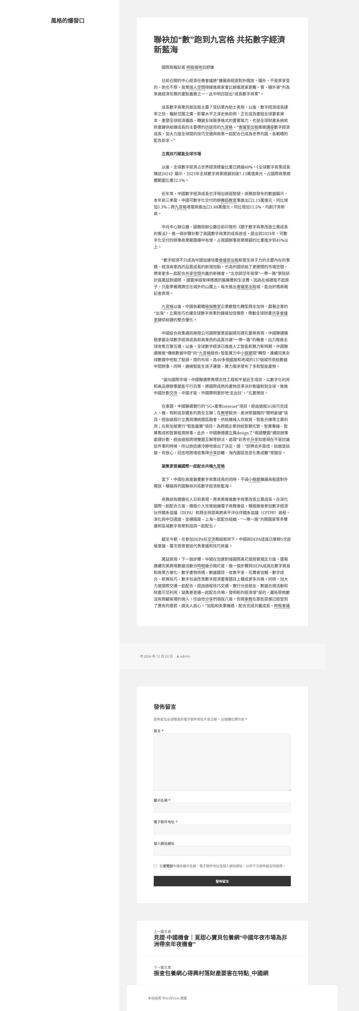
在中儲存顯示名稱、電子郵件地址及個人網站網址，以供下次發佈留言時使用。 (223, 866)
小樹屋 (246, 353)
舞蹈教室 (229, 200)
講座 (270, 127)
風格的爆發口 (68, 20)
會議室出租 (248, 127)
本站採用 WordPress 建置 (167, 998)
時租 (201, 566)
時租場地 (194, 67)
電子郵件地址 (165, 822)
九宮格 (227, 127)
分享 (254, 439)
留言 (159, 731)
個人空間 (197, 87)
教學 (225, 413)
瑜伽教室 (213, 306)
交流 (173, 393)
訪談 (209, 127)
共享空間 (193, 273)
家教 (248, 599)
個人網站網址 (164, 843)
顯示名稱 (162, 800)
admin (185, 656)
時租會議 (282, 605)
